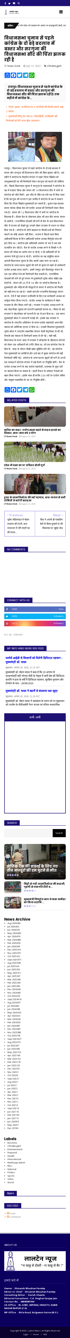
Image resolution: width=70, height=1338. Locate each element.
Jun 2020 (13, 1121)
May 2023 (14, 1052)
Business (12, 1142)
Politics (11, 1172)
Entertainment (15, 1149)
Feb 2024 (13, 1022)
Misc (9, 1165)
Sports (10, 1175)
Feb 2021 (13, 1114)
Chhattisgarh (54, 65)
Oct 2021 (12, 1105)
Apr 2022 (12, 1091)
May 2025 (14, 972)
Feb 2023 (13, 1062)
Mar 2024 (14, 1019)
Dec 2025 (14, 949)
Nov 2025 (14, 953)
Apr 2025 (13, 976)
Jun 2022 (12, 1088)
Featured (12, 1152)
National (11, 1169)
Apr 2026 (13, 936)
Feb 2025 (13, 982)
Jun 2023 (13, 1048)
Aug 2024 (14, 1002)
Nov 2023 (14, 1032)
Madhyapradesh (16, 1162)
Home (36, 1334)
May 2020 (13, 1124)
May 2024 (14, 1012)
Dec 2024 (14, 989)
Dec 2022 (13, 1068)
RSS (45, 1334)
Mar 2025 (14, 979)
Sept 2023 (14, 1038)
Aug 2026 (14, 923)
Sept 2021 (13, 1108)
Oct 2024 (13, 995)
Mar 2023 (14, 1058)
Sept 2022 (13, 1078)
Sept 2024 (14, 999)
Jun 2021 (13, 1111)
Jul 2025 (13, 966)
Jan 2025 (13, 986)
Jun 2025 (13, 969)
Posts (12, 1213)
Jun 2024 (13, 1009)
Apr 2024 (13, 1015)
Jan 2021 (13, 1118)
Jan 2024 (13, 1025)
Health (10, 1155)
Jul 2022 (12, 1085)
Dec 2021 (12, 1098)
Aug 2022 (12, 1081)
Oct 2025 (13, 956)
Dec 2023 (14, 1028)
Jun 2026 (13, 929)
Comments (15, 1216)
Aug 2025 (14, 962)
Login (25, 1334)
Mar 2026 (14, 939)
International (14, 1159)
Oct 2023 (13, 1035)
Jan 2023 (13, 1065)
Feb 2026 (13, 943)
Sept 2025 (14, 959)
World (10, 1182)
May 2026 (14, 933)
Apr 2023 (13, 1055)
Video (10, 1178)
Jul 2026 (13, 926)
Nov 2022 (12, 1072)
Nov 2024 (14, 992)
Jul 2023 (13, 1045)
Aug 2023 (14, 1042)
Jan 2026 (13, 946)
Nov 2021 (12, 1101)
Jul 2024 (13, 1005)
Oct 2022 (12, 1075)
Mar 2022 (12, 1095)
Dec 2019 (12, 1128)
